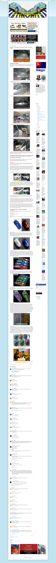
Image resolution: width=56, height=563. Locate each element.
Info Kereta (28, 18)
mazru (12, 379)
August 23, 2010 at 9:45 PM (15, 451)
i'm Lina (13, 462)
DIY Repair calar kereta (39, 119)
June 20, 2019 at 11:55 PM (15, 518)
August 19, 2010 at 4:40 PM (15, 377)
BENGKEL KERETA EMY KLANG (43, 236)
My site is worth (38, 297)
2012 (37, 104)
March (38, 125)
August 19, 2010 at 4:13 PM (15, 372)
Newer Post (11, 535)
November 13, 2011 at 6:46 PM (15, 474)
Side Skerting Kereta (12, 19)
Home (10, 18)
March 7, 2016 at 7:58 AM (14, 497)
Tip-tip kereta (19, 18)
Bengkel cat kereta (42, 18)
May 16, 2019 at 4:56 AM (14, 514)
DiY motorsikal (33, 18)
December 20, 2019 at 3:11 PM (15, 523)
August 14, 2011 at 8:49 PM (15, 467)
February (38, 126)
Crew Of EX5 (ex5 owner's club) (43, 261)
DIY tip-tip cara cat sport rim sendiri (41, 115)
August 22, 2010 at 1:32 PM (15, 432)
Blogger (31, 557)
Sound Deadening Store (14, 529)
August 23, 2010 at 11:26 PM (15, 460)
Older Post (32, 535)
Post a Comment (13, 534)
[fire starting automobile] (37, 288)
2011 (37, 105)
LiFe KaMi (13, 440)
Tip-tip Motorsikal (14, 18)
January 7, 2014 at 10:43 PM (15, 485)
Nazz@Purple (13, 388)
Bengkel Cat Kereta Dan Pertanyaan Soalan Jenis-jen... (41, 114)
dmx (12, 413)
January (38, 127)
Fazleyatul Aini (13, 383)
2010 (37, 106)
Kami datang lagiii (39, 113)
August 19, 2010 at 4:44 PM (15, 381)
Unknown (13, 525)
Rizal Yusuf (13, 469)
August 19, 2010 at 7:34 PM (15, 390)
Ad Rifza (13, 374)
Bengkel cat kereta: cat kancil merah (41, 116)
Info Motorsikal (24, 18)
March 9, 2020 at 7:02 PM (14, 527)
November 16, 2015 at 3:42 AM (15, 489)
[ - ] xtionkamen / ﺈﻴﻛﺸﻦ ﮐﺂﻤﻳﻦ (15, 445)
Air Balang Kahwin (18, 19)
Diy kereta (37, 18)
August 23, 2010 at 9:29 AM (15, 443)
